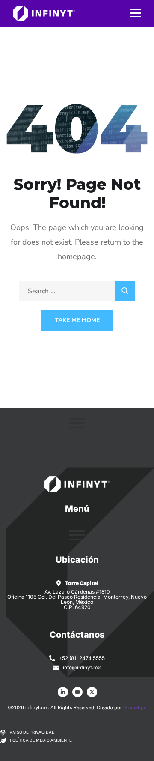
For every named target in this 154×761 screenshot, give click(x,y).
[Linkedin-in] (63, 692)
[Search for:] (77, 291)
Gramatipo (135, 707)
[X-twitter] (92, 692)
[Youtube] (77, 692)
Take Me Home (77, 320)
